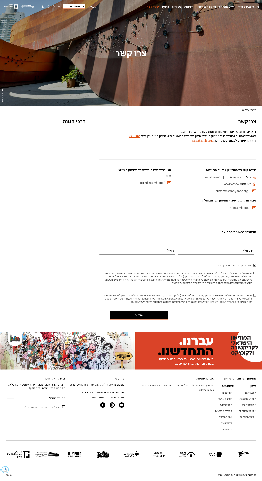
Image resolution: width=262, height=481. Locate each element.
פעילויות (176, 6)
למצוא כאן (134, 136)
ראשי (253, 109)
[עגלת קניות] (54, 7)
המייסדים (227, 392)
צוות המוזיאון (247, 417)
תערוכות (188, 6)
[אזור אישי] (59, 7)
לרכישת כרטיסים (74, 6)
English (92, 7)
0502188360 (231, 184)
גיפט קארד (226, 423)
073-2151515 (234, 177)
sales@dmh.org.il (203, 140)
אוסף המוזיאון (246, 411)
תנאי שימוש (226, 404)
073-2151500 (212, 177)
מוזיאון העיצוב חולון (248, 6)
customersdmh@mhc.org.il (233, 191)
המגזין (165, 6)
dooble (9, 475)
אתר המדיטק (225, 417)
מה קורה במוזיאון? (206, 6)
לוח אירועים (248, 404)
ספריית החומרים (223, 411)
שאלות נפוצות (225, 429)
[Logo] (28, 6)
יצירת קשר (153, 6)
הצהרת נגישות (224, 398)
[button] (4, 470)
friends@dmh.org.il (152, 183)
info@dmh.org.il (239, 208)
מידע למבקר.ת (226, 6)
